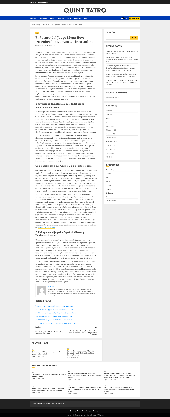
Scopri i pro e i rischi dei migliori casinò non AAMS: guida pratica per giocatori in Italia (48, 389)
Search (110, 32)
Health (52, 18)
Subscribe (135, 18)
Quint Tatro (85, 10)
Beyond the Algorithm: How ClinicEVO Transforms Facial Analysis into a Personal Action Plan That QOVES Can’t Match (120, 68)
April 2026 (109, 122)
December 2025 (111, 138)
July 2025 (109, 157)
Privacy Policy (81, 411)
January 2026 (110, 134)
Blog (85, 18)
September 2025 (111, 149)
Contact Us (73, 411)
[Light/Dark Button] (123, 18)
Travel (68, 18)
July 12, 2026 (36, 392)
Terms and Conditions (93, 411)
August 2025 (110, 153)
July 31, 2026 (36, 356)
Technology (43, 18)
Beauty (108, 174)
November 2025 (111, 142)
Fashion (108, 185)
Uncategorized (111, 201)
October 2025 (110, 145)
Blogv (108, 181)
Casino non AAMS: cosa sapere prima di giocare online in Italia (46, 353)
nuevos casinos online (46, 227)
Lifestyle (61, 18)
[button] (127, 18)
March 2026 (110, 126)
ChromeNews (91, 415)
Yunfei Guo (40, 45)
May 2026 (109, 118)
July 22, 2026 (109, 380)
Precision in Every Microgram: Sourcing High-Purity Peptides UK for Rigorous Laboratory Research (121, 82)
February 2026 (111, 130)
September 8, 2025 (51, 45)
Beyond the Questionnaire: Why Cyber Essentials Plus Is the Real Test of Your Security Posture (80, 353)
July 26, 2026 (72, 357)
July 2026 (109, 111)
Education (77, 18)
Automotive (110, 170)
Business (33, 18)
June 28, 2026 (73, 393)
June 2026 (109, 115)
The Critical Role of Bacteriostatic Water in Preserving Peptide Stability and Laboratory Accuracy (119, 389)
